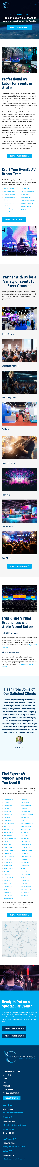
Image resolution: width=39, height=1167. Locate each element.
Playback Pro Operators (28, 200)
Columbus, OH (25, 847)
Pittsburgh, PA (25, 859)
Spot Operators (25, 197)
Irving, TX (24, 883)
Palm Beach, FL (8, 877)
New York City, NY (26, 844)
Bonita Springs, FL (9, 850)
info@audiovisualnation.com (13, 1160)
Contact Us (7, 1133)
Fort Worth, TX (25, 874)
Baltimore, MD (25, 811)
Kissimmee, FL (8, 865)
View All (24, 209)
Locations (7, 1122)
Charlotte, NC (25, 835)
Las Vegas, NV (25, 841)
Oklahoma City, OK (26, 850)
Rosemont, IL (8, 895)
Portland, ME (25, 817)
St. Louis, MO (25, 832)
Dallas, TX (24, 871)
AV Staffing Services (11, 1118)
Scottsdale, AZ (8, 805)
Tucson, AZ (7, 811)
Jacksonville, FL (9, 862)
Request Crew (10, 1145)
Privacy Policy (9, 1136)
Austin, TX (24, 868)
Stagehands (24, 194)
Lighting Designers (9, 209)
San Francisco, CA (9, 832)
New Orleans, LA (26, 805)
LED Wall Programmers (11, 206)
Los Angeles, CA (9, 823)
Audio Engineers (9, 188)
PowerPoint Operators (27, 191)
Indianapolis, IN (8, 898)
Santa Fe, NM (25, 838)
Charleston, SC (25, 862)
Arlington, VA (25, 892)
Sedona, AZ (7, 808)
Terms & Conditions (11, 1140)
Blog (4, 1129)
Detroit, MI (24, 820)
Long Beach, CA (9, 820)
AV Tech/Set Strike (9, 191)
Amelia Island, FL (9, 847)
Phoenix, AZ (7, 802)
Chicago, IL (7, 892)
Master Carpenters (9, 203)
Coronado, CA (8, 817)
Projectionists (25, 188)
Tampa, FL (7, 880)
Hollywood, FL (8, 859)
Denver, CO (7, 841)
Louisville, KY (25, 802)
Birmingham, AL (9, 799)
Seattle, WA (24, 895)
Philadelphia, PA (26, 856)
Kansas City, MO (26, 829)
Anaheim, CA (8, 814)
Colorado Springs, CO (10, 838)
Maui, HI (6, 889)
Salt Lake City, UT (26, 889)
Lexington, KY (25, 799)
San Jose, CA (8, 835)
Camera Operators (9, 194)
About (5, 1126)
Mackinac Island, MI (27, 823)
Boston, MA (24, 808)
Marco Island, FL (9, 868)
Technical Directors (27, 203)
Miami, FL (7, 871)
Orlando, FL (7, 874)
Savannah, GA (8, 886)
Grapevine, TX (25, 877)
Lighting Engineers (9, 212)
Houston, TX (25, 880)
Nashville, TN (25, 865)
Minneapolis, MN (26, 826)
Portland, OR (25, 853)
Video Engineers (26, 206)
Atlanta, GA (7, 883)
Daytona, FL (7, 853)
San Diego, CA (8, 829)
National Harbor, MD (27, 814)
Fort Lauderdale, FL (10, 856)
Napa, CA (7, 826)
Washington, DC (9, 844)
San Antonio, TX (26, 886)
